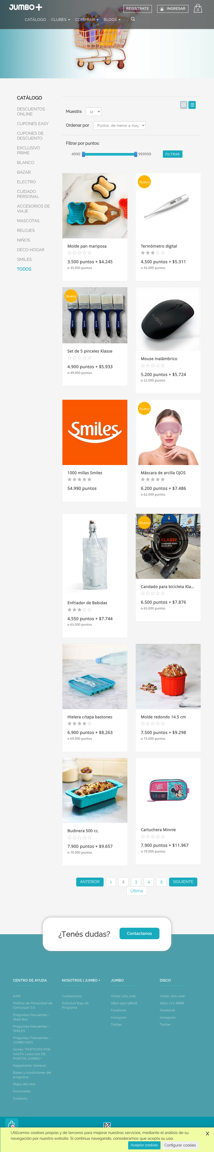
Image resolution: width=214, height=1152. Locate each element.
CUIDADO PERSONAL (28, 194)
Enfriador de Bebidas (87, 603)
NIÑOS (23, 240)
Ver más (95, 215)
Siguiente (183, 881)
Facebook (118, 1010)
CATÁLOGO (35, 19)
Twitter (116, 1024)
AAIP (17, 996)
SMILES (24, 259)
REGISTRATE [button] (137, 9)
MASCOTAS (28, 220)
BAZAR (24, 172)
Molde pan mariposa (87, 246)
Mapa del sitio (24, 1084)
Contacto (20, 1098)
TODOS (24, 269)
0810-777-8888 (172, 1003)
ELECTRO (26, 181)
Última (136, 890)
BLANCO (25, 162)
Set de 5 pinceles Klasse (90, 351)
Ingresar (176, 9)
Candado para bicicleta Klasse (168, 586)
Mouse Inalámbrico (159, 358)
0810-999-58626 (124, 1003)
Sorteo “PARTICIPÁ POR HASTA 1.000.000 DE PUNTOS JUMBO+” (32, 1054)
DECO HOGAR (30, 249)
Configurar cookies (180, 1145)
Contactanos (139, 933)
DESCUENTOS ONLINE (31, 111)
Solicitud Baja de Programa (75, 1005)
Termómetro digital (159, 246)
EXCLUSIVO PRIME (28, 150)
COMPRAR (85, 19)
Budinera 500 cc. (83, 830)
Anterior (90, 881)
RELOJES (26, 230)
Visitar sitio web (123, 996)
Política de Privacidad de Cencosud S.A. (32, 1005)
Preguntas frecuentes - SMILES (31, 1029)
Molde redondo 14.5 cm (163, 717)
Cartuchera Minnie (158, 829)
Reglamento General (29, 1065)
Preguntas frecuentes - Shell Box (31, 1017)
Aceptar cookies (144, 1145)
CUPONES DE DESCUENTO (30, 136)
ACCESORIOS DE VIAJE (33, 209)
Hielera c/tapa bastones (90, 717)
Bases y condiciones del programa (32, 1075)
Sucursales (22, 1091)
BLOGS (111, 19)
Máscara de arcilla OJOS (163, 472)
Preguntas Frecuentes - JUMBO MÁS (32, 1040)
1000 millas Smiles (85, 472)
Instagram (119, 1017)
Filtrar (172, 154)
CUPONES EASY (33, 123)
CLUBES (59, 19)
